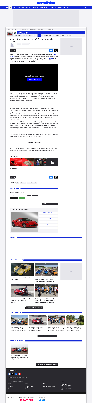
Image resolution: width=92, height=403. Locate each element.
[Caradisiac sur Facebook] (9, 374)
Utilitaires (34, 7)
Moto (55, 7)
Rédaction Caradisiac (43, 393)
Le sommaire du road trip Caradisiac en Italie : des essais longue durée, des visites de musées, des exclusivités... (45, 279)
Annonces (65, 7)
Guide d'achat (20, 7)
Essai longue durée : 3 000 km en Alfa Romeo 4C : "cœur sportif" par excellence (21, 300)
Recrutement (61, 393)
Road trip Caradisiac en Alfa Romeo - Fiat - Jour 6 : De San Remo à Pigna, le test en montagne (74, 329)
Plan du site (63, 383)
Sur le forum (48, 225)
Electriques (27, 7)
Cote (53, 35)
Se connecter (14, 198)
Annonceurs (35, 393)
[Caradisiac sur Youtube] (19, 374)
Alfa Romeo (50, 58)
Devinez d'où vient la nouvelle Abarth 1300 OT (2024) (21, 278)
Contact (29, 393)
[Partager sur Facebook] (51, 50)
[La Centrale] (26, 401)
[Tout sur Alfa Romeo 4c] (10, 35)
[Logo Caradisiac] (46, 5)
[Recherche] (81, 7)
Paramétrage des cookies (66, 388)
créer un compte (35, 195)
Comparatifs (31, 35)
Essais (14, 7)
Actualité (50, 29)
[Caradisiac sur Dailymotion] (16, 374)
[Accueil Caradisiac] (7, 7)
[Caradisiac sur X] (12, 374)
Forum (51, 7)
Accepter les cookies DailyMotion (34, 79)
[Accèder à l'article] (22, 269)
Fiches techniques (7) (48, 212)
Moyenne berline (11, 384)
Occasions (48, 222)
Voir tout (52, 164)
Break (9, 387)
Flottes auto (40, 7)
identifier (29, 195)
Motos (44, 383)
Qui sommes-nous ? (53, 393)
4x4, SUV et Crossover (29, 386)
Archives (62, 381)
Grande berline (10, 386)
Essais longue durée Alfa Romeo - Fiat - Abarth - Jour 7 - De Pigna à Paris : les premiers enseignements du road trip (45, 300)
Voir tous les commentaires (50, 203)
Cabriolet (27, 384)
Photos (66, 35)
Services (46, 7)
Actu (10, 7)
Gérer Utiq (63, 389)
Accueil (15, 35)
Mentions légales (64, 384)
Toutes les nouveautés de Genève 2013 (20, 171)
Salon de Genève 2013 (32, 182)
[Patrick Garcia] (12, 47)
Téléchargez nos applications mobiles (18, 377)
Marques (60, 7)
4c (17, 182)
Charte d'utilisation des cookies (67, 386)
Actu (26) (48, 228)
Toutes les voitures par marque (49, 386)
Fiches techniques (47, 35)
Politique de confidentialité (66, 385)
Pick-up (26, 387)
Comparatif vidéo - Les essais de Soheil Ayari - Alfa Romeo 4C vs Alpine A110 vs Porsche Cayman (19, 357)
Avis (36, 35)
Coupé (26, 383)
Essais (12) (48, 218)
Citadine (9, 383)
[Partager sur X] (56, 50)
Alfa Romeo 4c (23, 33)
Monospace (10, 388)
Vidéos (70, 35)
